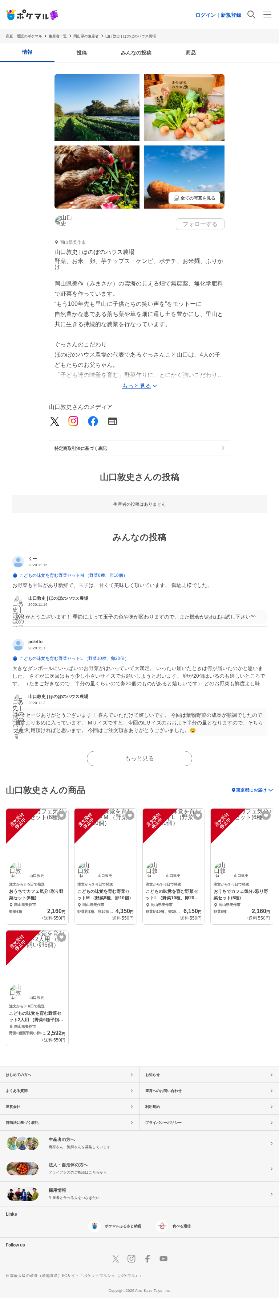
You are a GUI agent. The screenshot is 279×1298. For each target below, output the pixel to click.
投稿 (82, 53)
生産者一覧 (58, 36)
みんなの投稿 (136, 53)
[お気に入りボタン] (61, 815)
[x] (55, 421)
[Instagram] (73, 421)
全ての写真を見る (194, 198)
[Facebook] (93, 421)
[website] (113, 421)
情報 (27, 52)
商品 (191, 53)
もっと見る (139, 758)
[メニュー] (267, 14)
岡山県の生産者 (86, 36)
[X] (116, 1259)
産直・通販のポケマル (24, 36)
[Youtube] (163, 1259)
